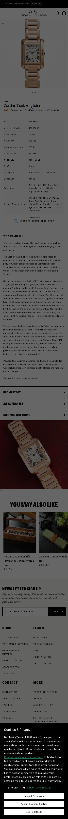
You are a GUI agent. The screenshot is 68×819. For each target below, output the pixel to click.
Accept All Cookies (34, 795)
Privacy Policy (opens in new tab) (23, 756)
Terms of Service (39, 788)
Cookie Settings (34, 811)
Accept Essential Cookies (34, 803)
